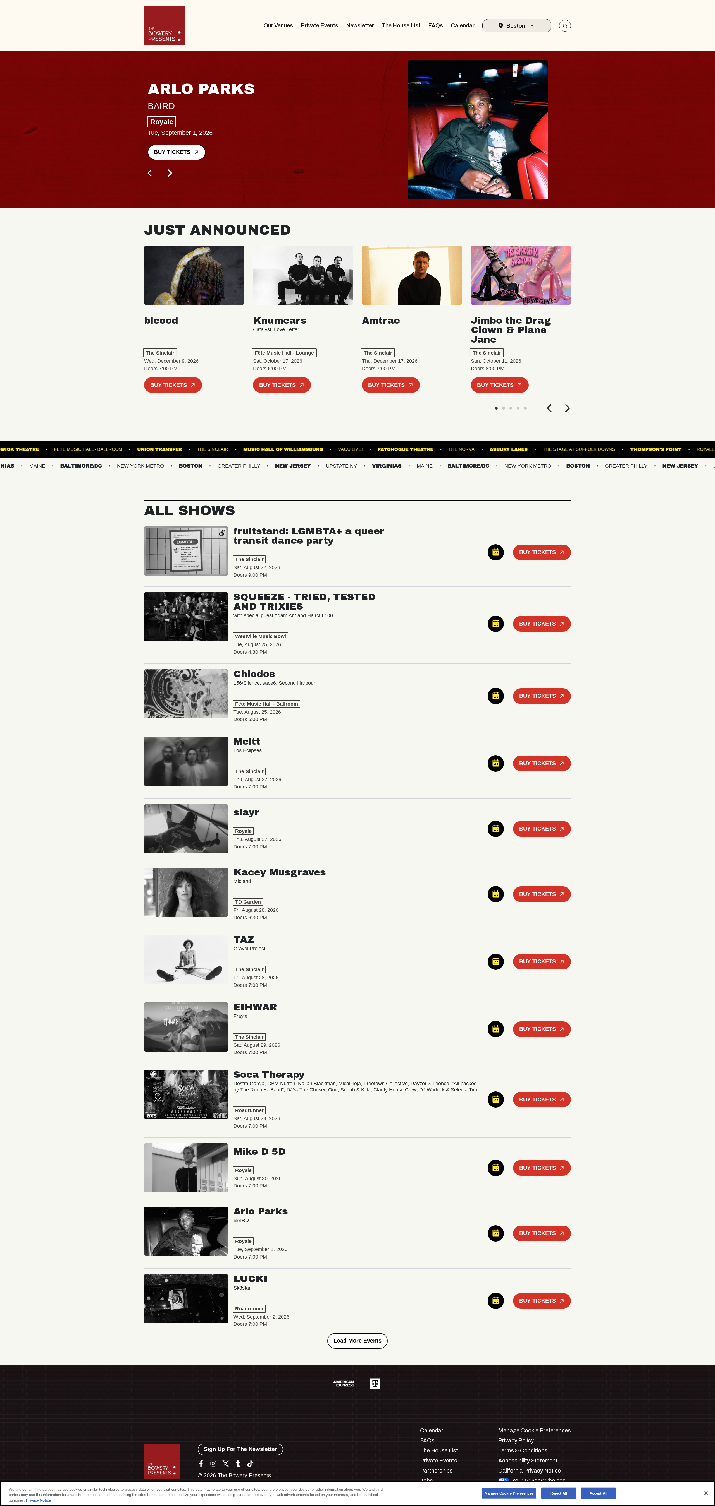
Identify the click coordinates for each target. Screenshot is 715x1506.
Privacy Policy (516, 1440)
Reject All (558, 1493)
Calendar (463, 25)
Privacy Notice (38, 1500)
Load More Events (357, 1340)
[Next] (169, 173)
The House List (401, 25)
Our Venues (278, 25)
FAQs (435, 25)
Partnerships (436, 1470)
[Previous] (150, 173)
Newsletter (360, 25)
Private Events (319, 25)
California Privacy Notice (529, 1470)
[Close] (706, 1493)
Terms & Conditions (522, 1450)
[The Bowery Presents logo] (164, 25)
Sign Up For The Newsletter (240, 1449)
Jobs (426, 1481)
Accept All (598, 1493)
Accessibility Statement (527, 1460)
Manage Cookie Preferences (509, 1493)
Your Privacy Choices (539, 1480)
